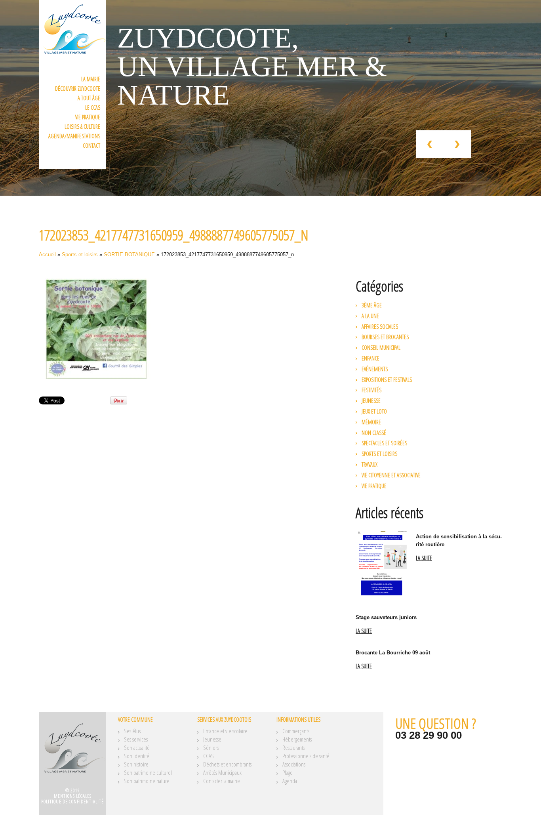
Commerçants (295, 731)
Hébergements (297, 739)
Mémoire (371, 422)
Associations (293, 764)
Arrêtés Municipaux (222, 772)
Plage (287, 772)
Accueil (47, 254)
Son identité (136, 756)
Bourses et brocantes (385, 337)
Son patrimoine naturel (147, 781)
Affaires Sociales (380, 326)
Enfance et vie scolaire (225, 731)
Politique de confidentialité (72, 801)
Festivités (371, 390)
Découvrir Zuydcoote (77, 88)
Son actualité (137, 747)
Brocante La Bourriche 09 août (393, 653)
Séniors (211, 747)
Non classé (374, 433)
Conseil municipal (381, 347)
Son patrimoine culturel (148, 772)
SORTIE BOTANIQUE (129, 254)
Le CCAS (92, 107)
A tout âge (89, 98)
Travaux (369, 464)
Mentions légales (72, 796)
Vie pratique (87, 117)
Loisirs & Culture (82, 126)
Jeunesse (371, 400)
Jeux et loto (374, 411)
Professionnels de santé (306, 756)
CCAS (208, 756)
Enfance (370, 358)
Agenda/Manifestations (74, 136)
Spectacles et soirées (384, 443)
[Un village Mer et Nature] (72, 752)
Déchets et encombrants (227, 764)
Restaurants (293, 747)
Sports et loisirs (80, 254)
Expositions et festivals (387, 379)
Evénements (375, 369)
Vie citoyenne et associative (391, 475)
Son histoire (136, 764)
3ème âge (372, 305)
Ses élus (132, 731)
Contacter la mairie (221, 781)
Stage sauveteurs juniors (386, 617)
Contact (91, 145)
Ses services (136, 739)
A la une (370, 316)
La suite (424, 558)
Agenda (289, 781)
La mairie (90, 79)
